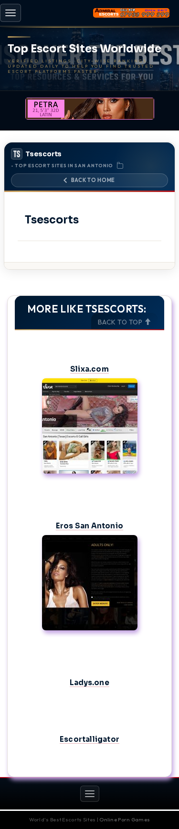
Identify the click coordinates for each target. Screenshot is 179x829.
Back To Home (93, 180)
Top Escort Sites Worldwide (84, 49)
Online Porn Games (124, 819)
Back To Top (121, 322)
